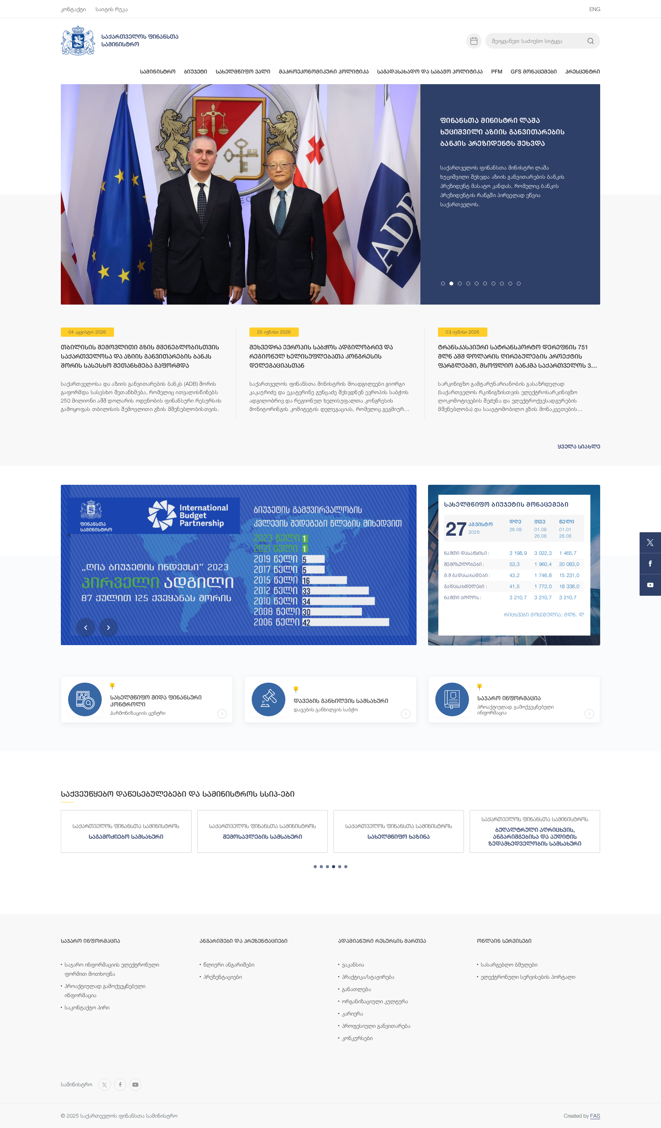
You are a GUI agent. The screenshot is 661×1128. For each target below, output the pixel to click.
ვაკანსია (353, 964)
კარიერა (352, 1013)
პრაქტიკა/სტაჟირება (368, 976)
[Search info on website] (591, 41)
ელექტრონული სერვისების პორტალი (528, 976)
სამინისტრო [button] (158, 71)
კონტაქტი (73, 9)
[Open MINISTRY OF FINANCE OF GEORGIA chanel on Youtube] (650, 585)
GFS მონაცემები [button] (534, 71)
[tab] (443, 283)
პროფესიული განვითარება (376, 1025)
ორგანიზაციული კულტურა (375, 1001)
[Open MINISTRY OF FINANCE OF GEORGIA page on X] (650, 542)
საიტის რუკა (112, 9)
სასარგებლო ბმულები (509, 964)
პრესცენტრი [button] (582, 71)
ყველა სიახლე (579, 446)
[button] (85, 627)
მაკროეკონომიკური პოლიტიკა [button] (324, 71)
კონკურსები (357, 1038)
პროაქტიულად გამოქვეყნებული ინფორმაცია (105, 990)
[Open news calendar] (474, 41)
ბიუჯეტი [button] (195, 71)
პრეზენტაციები (223, 976)
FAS (595, 1115)
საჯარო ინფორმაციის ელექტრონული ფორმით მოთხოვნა (112, 969)
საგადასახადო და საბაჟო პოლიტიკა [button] (430, 71)
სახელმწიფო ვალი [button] (243, 71)
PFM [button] (496, 71)
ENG (594, 9)
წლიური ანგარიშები (229, 964)
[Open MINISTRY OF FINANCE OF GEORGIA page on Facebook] (650, 563)
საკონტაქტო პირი (87, 1007)
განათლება (356, 989)
